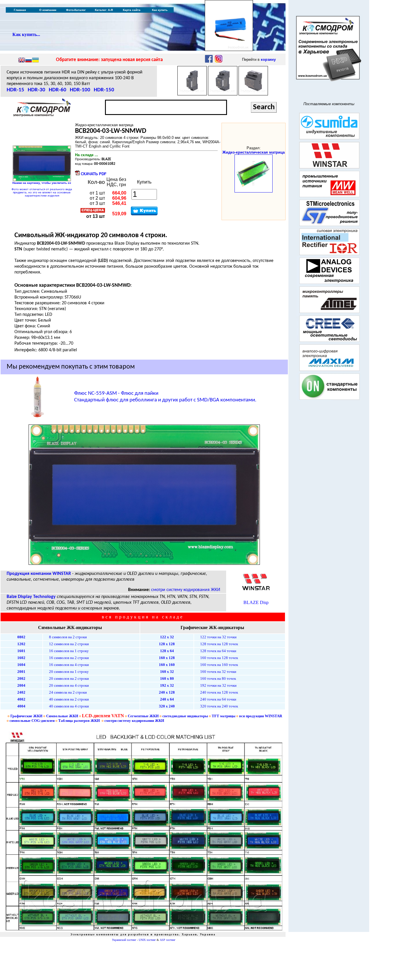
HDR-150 (104, 90)
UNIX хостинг (147, 939)
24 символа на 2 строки (68, 692)
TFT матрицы (223, 716)
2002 (21, 678)
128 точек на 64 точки (218, 651)
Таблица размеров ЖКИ (79, 720)
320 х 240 (167, 706)
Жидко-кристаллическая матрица (253, 152)
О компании (47, 10)
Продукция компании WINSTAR (39, 573)
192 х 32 (167, 685)
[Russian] (28, 60)
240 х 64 (167, 699)
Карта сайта (131, 10)
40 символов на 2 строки (69, 699)
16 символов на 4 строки (69, 664)
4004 (21, 706)
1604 (21, 664)
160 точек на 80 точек (218, 678)
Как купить (160, 10)
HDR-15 (15, 90)
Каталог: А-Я (104, 10)
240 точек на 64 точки (218, 699)
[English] (21, 60)
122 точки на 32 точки (218, 637)
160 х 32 (167, 671)
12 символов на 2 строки (69, 644)
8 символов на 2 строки (68, 637)
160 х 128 (167, 658)
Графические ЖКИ (26, 716)
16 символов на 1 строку (69, 651)
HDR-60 (57, 90)
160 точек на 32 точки (218, 671)
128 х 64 (167, 651)
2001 (21, 671)
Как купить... (26, 34)
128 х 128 (167, 644)
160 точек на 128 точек (219, 658)
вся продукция (260, 716)
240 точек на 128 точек (219, 692)
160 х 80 (167, 678)
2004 (21, 685)
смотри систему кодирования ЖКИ (185, 590)
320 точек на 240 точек (219, 706)
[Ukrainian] (35, 60)
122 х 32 (167, 637)
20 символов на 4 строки (69, 685)
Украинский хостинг (124, 939)
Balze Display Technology (31, 596)
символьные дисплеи (32, 720)
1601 (21, 651)
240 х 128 (167, 692)
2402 (21, 692)
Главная (20, 10)
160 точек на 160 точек (219, 664)
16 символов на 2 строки (69, 658)
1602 (21, 658)
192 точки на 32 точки (218, 685)
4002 (21, 699)
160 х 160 (167, 664)
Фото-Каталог (76, 10)
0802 (21, 637)
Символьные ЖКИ (62, 716)
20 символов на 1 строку (69, 671)
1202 (21, 644)
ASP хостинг (167, 939)
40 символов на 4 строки (69, 706)
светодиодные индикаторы (185, 716)
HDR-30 (36, 90)
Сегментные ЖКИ (143, 716)
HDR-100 (80, 90)
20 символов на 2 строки (69, 678)
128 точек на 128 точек (219, 644)
